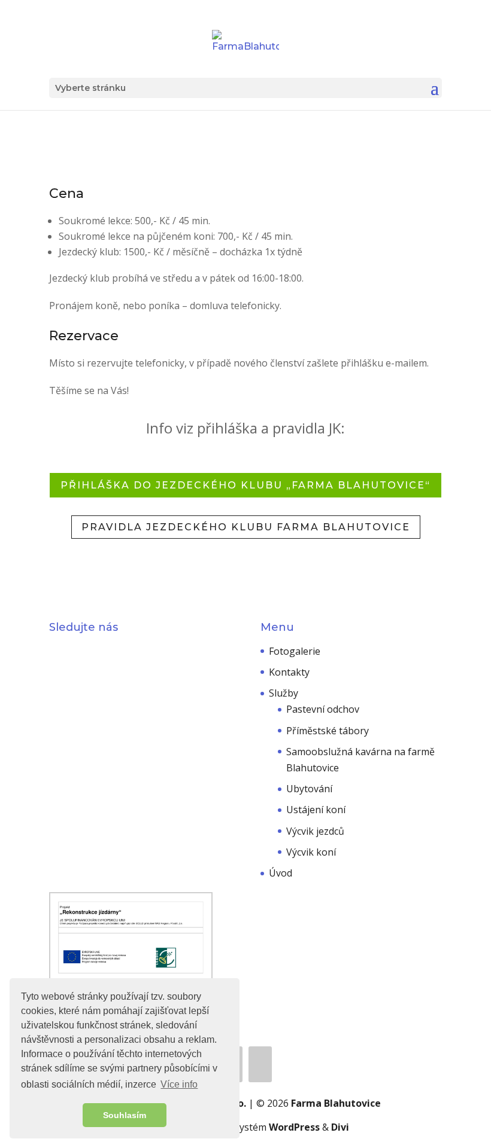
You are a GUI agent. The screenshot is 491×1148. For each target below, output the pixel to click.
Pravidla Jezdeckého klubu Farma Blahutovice (245, 527)
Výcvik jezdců (315, 831)
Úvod (280, 873)
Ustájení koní (315, 809)
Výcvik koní (311, 852)
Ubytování (309, 788)
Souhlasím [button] (124, 1115)
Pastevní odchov (322, 709)
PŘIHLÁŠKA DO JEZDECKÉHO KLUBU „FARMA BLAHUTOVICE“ (245, 485)
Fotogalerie (294, 651)
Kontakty (289, 672)
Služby (283, 693)
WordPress (294, 1127)
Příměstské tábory (327, 730)
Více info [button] (179, 1084)
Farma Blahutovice (336, 1103)
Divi (340, 1127)
